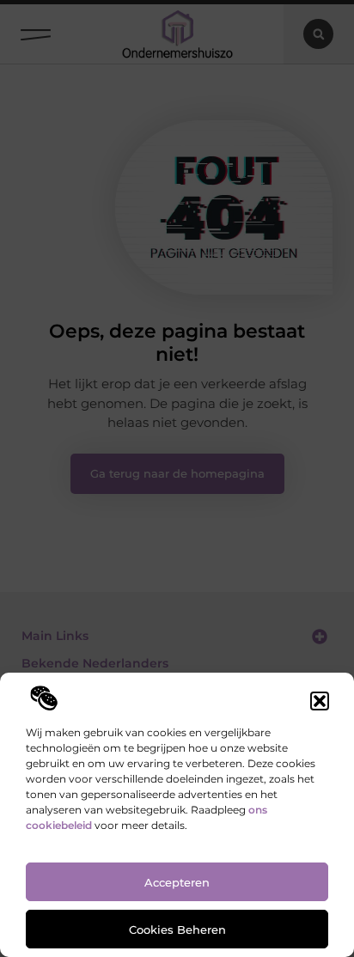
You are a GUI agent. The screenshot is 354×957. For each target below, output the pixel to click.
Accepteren (177, 882)
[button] (319, 701)
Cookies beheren (177, 929)
